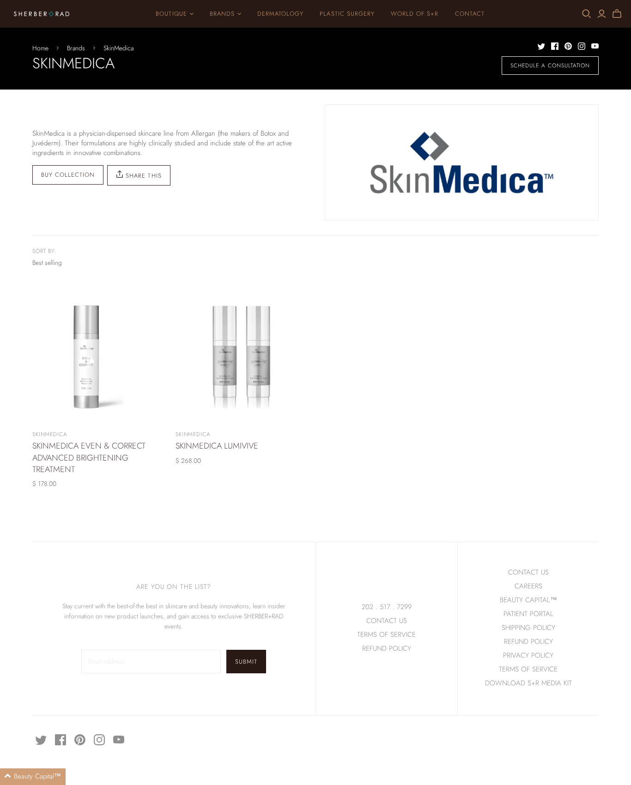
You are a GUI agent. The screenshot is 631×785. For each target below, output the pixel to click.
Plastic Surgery (347, 13)
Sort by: (44, 251)
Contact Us (386, 621)
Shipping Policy (528, 628)
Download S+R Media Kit (528, 683)
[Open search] (586, 13)
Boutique (171, 13)
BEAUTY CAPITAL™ (528, 600)
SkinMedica (118, 48)
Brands (222, 13)
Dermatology (280, 13)
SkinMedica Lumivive (217, 446)
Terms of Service (386, 634)
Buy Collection (68, 174)
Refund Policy (528, 641)
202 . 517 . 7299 (387, 607)
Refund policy (386, 648)
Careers (528, 586)
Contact (470, 13)
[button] (33, 776)
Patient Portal (528, 614)
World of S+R (414, 13)
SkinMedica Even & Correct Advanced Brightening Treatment (89, 457)
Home (40, 48)
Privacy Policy (528, 655)
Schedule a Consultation (550, 65)
